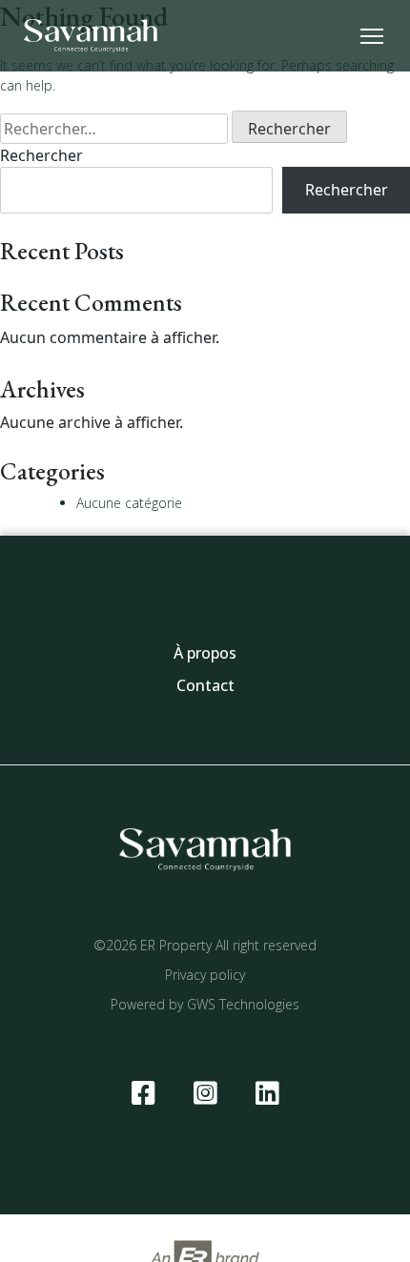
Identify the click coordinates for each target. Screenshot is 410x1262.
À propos (205, 652)
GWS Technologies (243, 1004)
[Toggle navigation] (372, 35)
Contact (205, 685)
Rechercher (41, 155)
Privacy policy (205, 975)
